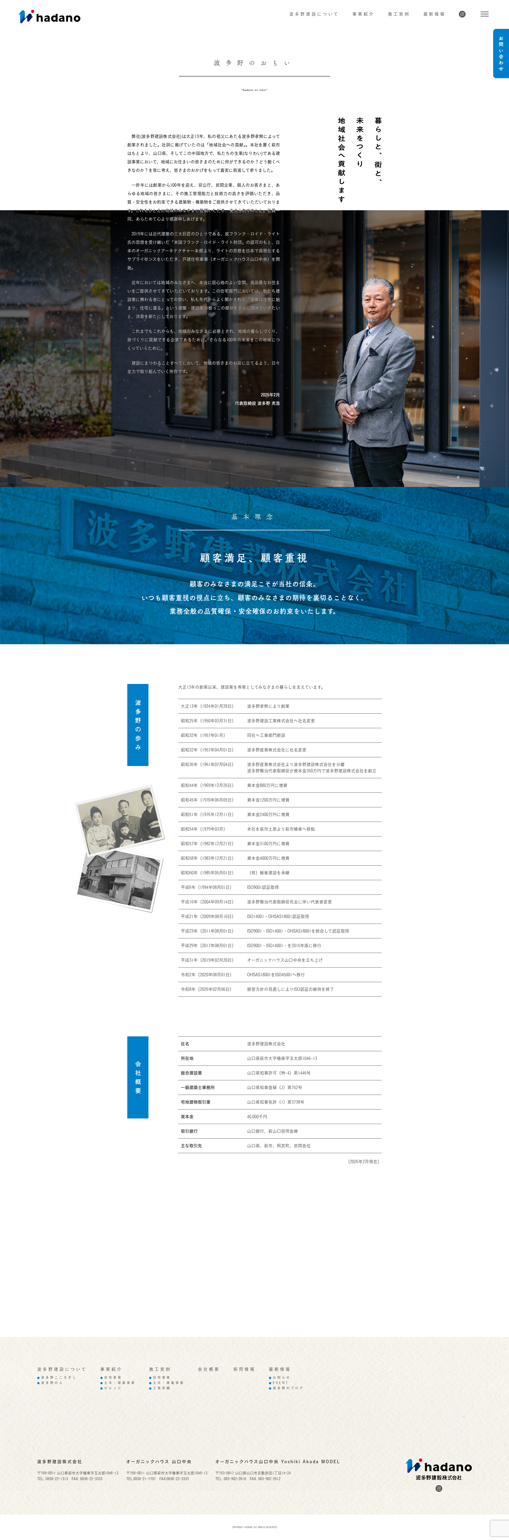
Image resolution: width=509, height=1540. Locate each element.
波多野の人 (50, 1383)
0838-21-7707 (144, 1478)
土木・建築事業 (118, 1383)
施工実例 (399, 14)
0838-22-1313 (57, 1478)
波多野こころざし (57, 1378)
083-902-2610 (235, 1478)
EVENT (279, 1383)
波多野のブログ (286, 1388)
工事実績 (160, 1388)
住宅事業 (111, 1378)
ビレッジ (111, 1388)
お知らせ (280, 1378)
